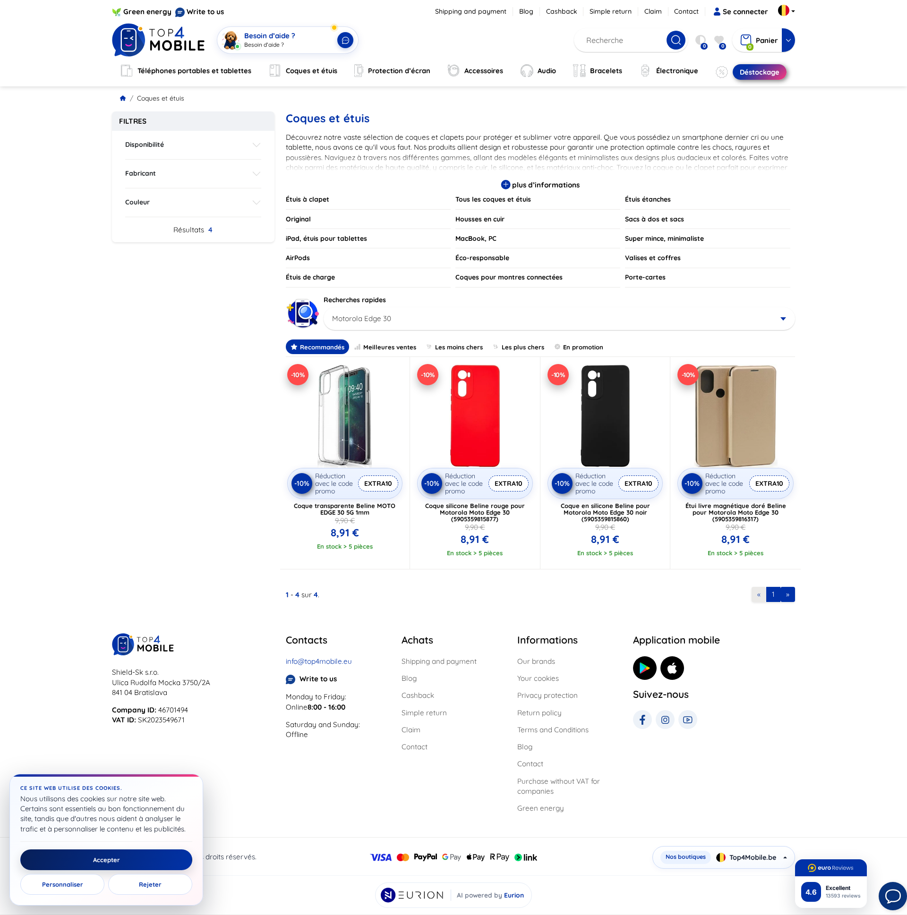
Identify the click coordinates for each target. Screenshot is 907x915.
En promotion (583, 347)
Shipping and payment (470, 11)
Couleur (137, 202)
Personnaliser (62, 884)
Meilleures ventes (389, 347)
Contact (686, 11)
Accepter (106, 860)
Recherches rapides (355, 300)
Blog (526, 11)
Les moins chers (459, 347)
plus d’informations (545, 184)
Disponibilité (144, 144)
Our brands (536, 661)
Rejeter (150, 884)
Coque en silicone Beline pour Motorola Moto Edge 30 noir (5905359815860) (605, 512)
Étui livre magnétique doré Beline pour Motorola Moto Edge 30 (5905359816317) (735, 512)
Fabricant (140, 173)
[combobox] (560, 318)
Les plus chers (523, 347)
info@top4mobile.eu (319, 661)
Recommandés (322, 347)
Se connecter (745, 11)
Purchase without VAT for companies (558, 786)
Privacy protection (547, 695)
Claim (653, 11)
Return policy (539, 712)
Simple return (611, 11)
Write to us (205, 11)
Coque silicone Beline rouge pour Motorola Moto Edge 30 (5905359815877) (475, 512)
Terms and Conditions (553, 729)
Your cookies (538, 678)
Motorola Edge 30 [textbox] (361, 318)
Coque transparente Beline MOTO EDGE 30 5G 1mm (344, 509)
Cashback (561, 11)
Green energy (147, 11)
